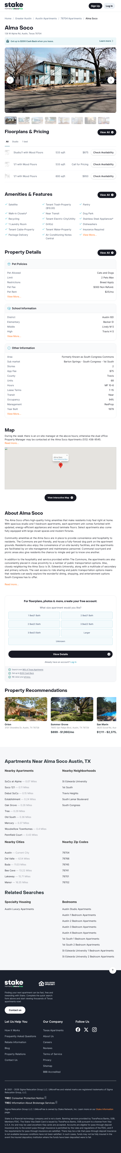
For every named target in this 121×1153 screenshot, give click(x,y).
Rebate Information (15, 1042)
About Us (48, 1036)
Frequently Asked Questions (20, 1036)
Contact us (15, 1010)
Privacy (47, 1059)
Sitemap (47, 1065)
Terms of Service (52, 1054)
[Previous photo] (10, 80)
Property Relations (15, 1054)
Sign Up (95, 5)
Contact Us (11, 1059)
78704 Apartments (71, 18)
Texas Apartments (53, 1030)
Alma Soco (19, 28)
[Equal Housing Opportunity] (47, 983)
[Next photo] (111, 80)
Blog (7, 1048)
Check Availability (103, 152)
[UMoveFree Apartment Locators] (14, 984)
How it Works (12, 1030)
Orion (8, 724)
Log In (109, 5)
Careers (47, 1042)
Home (8, 18)
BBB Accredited (51, 1071)
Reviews (47, 1048)
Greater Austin (23, 18)
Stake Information (104, 1109)
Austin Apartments (46, 18)
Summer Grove (59, 724)
